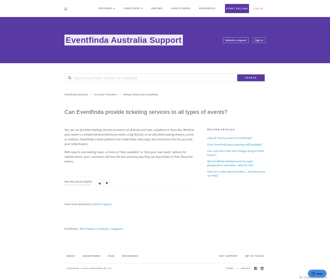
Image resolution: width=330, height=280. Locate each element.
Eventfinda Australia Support (124, 40)
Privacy (246, 268)
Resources (207, 8)
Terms (229, 268)
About (70, 256)
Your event (131, 8)
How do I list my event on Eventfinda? (229, 138)
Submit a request (235, 40)
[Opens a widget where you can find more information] (317, 274)
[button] (99, 183)
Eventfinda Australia (76, 94)
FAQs (111, 256)
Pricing (156, 8)
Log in (258, 8)
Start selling (237, 8)
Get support (228, 256)
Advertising (92, 256)
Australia (103, 228)
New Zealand (87, 228)
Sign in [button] (259, 40)
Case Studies (180, 8)
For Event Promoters (105, 94)
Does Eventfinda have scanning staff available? (234, 144)
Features (105, 8)
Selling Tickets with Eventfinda (140, 94)
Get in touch (254, 256)
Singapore (117, 228)
